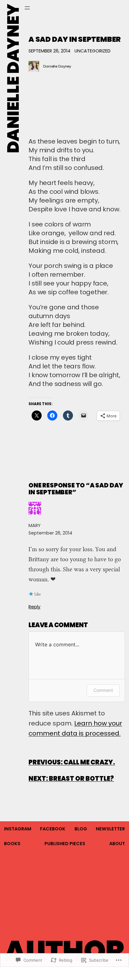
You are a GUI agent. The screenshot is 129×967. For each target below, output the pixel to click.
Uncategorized (93, 51)
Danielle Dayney (13, 78)
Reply (34, 607)
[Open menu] (27, 8)
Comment (103, 690)
